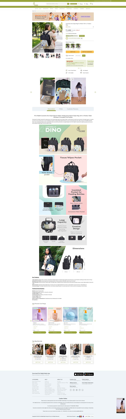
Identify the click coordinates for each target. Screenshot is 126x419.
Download (81, 35)
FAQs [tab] (61, 109)
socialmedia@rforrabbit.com (87, 384)
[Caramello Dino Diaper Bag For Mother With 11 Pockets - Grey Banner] (63, 16)
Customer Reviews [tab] (72, 109)
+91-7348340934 (64, 411)
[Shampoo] (85, 314)
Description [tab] (51, 109)
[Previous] (31, 92)
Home (33, 11)
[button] (66, 26)
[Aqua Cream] (70, 314)
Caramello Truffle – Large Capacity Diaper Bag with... (38, 356)
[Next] (95, 92)
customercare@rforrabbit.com (75, 380)
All (35, 11)
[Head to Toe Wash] (55, 314)
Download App (73, 3)
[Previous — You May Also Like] (31, 354)
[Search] (68, 4)
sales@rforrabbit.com (74, 387)
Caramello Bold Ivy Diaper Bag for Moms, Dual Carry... (50, 356)
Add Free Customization (87, 51)
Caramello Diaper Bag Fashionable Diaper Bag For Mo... (63, 357)
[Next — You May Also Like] (95, 354)
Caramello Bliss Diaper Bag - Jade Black (88, 356)
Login (67, 33)
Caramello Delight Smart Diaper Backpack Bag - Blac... (75, 356)
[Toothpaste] (39, 314)
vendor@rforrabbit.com (86, 380)
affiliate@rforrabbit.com (74, 384)
